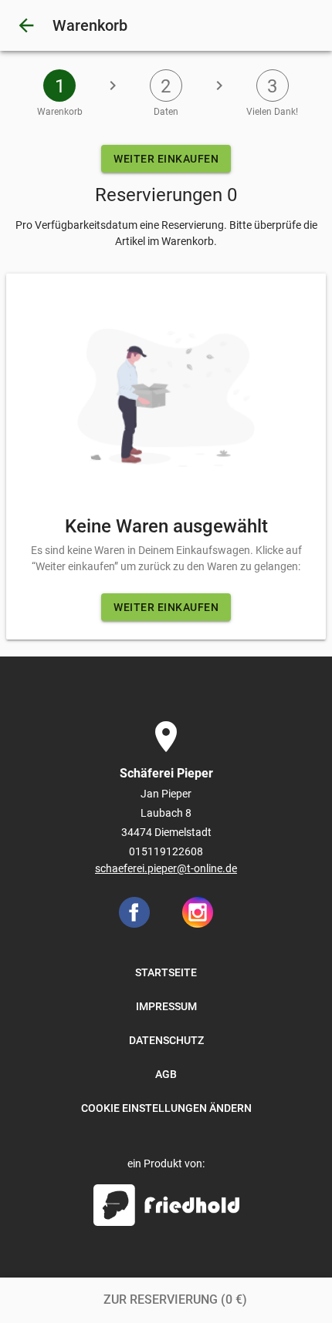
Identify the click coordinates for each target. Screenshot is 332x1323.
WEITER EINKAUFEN (166, 159)
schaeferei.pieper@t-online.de (166, 868)
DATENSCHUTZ (166, 1040)
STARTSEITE (166, 972)
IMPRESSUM (166, 1006)
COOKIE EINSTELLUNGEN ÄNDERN (166, 1108)
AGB (166, 1074)
